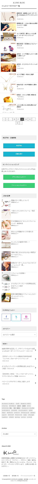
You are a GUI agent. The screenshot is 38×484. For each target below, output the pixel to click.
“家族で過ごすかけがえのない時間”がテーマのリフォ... (23, 253)
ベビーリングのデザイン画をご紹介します (16, 383)
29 (26, 119)
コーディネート (6, 410)
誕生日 (19, 406)
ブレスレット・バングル (28, 408)
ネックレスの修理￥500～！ (20, 242)
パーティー (17, 412)
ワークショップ (25, 412)
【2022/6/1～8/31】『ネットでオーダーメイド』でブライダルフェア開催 (18, 375)
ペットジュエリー (23, 410)
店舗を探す (19, 154)
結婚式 (24, 406)
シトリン (23, 417)
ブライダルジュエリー (19, 177)
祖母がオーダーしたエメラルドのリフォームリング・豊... (23, 264)
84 (17, 123)
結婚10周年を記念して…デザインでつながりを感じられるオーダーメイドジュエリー (18, 350)
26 (14, 119)
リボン (25, 415)
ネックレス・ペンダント (8, 403)
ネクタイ (33, 412)
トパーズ (29, 417)
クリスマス (14, 410)
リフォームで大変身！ (18, 273)
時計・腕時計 (17, 408)
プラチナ (11, 417)
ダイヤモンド (12, 406)
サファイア (11, 415)
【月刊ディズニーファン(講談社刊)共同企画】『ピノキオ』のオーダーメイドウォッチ (17, 358)
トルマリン (5, 417)
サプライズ (10, 412)
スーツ (29, 406)
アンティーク (18, 415)
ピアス (30, 410)
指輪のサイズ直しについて (20, 200)
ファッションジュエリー (19, 185)
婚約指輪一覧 (15, 475)
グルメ (3, 412)
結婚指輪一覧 (6, 475)
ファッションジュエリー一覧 (28, 475)
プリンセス (31, 415)
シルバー (4, 415)
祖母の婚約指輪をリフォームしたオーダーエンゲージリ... (23, 295)
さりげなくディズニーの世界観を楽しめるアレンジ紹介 (23, 285)
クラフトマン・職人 (7, 408)
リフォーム (5, 406)
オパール (17, 417)
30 (30, 119)
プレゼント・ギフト (26, 403)
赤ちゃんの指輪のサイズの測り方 (22, 231)
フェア (17, 403)
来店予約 (19, 145)
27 (18, 119)
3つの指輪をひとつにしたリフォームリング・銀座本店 (23, 222)
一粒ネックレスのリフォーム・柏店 (23, 211)
